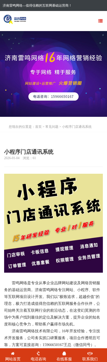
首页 (38, 127)
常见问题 (51, 127)
